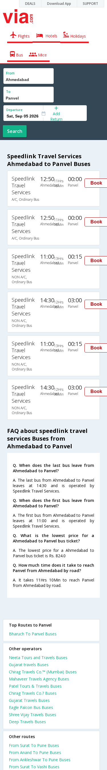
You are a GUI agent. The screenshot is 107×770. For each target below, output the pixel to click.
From (10, 73)
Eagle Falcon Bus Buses (31, 707)
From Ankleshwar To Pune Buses (39, 759)
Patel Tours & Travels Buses (35, 686)
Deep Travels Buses (27, 721)
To (8, 91)
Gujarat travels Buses (29, 664)
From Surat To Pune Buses (34, 745)
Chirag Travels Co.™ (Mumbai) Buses (43, 671)
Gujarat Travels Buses (29, 700)
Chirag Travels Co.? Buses (32, 693)
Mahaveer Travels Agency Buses (39, 679)
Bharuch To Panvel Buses (32, 634)
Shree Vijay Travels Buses (32, 714)
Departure (14, 110)
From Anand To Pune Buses (35, 752)
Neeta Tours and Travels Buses (38, 657)
